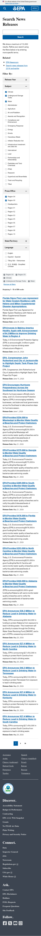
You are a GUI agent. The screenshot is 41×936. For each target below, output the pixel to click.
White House (8, 876)
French (23, 762)
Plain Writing (8, 830)
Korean (24, 766)
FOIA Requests (9, 902)
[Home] (19, 8)
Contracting (8, 814)
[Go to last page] (25, 743)
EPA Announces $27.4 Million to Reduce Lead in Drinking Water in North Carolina (19, 646)
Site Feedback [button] (8, 910)
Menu (35, 8)
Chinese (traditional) (10, 762)
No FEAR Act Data (11, 826)
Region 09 (21, 274)
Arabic (5, 759)
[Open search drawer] (5, 8)
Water (32, 281)
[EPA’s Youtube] (15, 923)
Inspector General (10, 852)
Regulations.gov (9, 864)
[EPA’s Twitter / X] (10, 923)
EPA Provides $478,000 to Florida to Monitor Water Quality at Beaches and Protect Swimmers (20, 519)
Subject (8, 86)
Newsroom (7, 860)
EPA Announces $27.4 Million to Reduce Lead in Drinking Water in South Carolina (19, 719)
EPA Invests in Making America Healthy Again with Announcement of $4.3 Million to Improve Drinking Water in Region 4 (20, 332)
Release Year (10, 80)
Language (9, 248)
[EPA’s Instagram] (20, 923)
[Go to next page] (20, 743)
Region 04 (9, 274)
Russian (24, 770)
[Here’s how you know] (20, 2)
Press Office (10, 191)
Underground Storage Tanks (16, 281)
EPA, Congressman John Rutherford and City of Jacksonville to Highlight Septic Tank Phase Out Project (20, 362)
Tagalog (6, 773)
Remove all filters (9, 284)
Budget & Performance (12, 810)
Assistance (7, 755)
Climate (8, 278)
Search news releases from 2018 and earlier (17, 67)
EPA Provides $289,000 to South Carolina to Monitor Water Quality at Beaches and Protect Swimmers (20, 486)
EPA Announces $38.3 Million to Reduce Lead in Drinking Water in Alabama (19, 614)
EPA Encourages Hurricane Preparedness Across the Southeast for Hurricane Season (19, 388)
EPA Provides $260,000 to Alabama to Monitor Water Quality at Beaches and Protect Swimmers (20, 584)
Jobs (4, 856)
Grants (6, 822)
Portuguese (7, 770)
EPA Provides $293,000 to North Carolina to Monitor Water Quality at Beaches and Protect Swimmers (20, 551)
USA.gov (6, 872)
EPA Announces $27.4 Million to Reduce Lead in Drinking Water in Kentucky (19, 695)
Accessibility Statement (12, 806)
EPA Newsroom (12, 62)
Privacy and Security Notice (14, 834)
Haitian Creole (8, 766)
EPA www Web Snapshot (13, 818)
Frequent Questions (11, 906)
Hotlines (6, 898)
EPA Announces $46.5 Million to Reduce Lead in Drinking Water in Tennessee (19, 671)
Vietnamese (25, 773)
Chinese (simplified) (28, 759)
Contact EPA (8, 890)
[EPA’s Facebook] (5, 923)
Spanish (24, 755)
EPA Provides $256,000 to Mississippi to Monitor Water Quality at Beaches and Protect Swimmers (20, 420)
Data (5, 848)
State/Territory (11, 241)
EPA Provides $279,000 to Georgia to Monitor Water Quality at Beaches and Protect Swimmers (20, 453)
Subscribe (7, 868)
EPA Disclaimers (10, 894)
